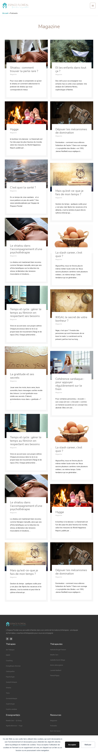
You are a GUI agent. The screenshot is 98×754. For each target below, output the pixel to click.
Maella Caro (54, 655)
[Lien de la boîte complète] (26, 69)
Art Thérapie (10, 650)
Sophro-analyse (11, 709)
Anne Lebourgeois (56, 665)
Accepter (72, 745)
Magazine (53, 720)
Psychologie (10, 677)
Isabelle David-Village (57, 660)
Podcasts (53, 726)
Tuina (8, 693)
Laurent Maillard (55, 670)
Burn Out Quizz (55, 731)
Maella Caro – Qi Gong (14, 720)
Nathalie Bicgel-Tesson (58, 649)
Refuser (88, 745)
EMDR (8, 655)
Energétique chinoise (13, 666)
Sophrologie (10, 704)
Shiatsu (8, 688)
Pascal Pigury (54, 675)
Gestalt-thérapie (11, 682)
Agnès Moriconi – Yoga (14, 726)
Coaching (9, 660)
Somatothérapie (11, 698)
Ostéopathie (10, 671)
